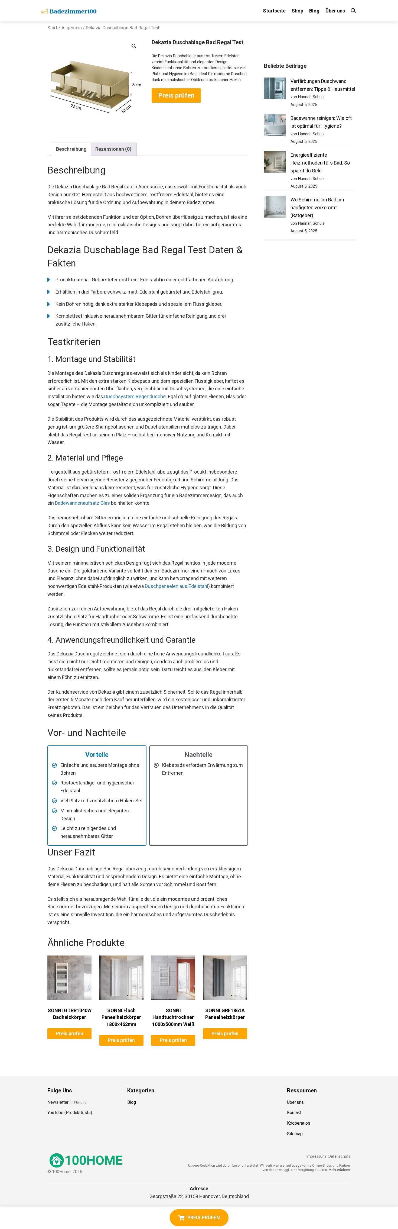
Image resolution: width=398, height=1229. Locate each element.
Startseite (274, 11)
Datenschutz (339, 1156)
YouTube (55, 1112)
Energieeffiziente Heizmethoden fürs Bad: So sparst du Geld (320, 162)
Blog (314, 11)
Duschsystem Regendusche (135, 396)
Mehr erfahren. (340, 1170)
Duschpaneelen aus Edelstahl (176, 586)
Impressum (316, 1156)
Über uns (335, 11)
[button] (134, 46)
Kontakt (294, 1112)
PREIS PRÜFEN (203, 1217)
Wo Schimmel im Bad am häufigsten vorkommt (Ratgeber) (317, 207)
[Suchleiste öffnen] (353, 11)
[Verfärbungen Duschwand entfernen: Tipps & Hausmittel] (275, 90)
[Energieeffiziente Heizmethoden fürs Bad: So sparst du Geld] (275, 163)
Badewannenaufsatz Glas (82, 503)
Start (52, 27)
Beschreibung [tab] (71, 149)
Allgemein (71, 27)
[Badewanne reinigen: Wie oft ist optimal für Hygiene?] (275, 126)
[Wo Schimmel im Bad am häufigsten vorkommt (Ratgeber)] (275, 208)
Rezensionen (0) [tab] (113, 149)
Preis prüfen (176, 95)
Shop (297, 11)
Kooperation (298, 1123)
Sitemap (295, 1133)
